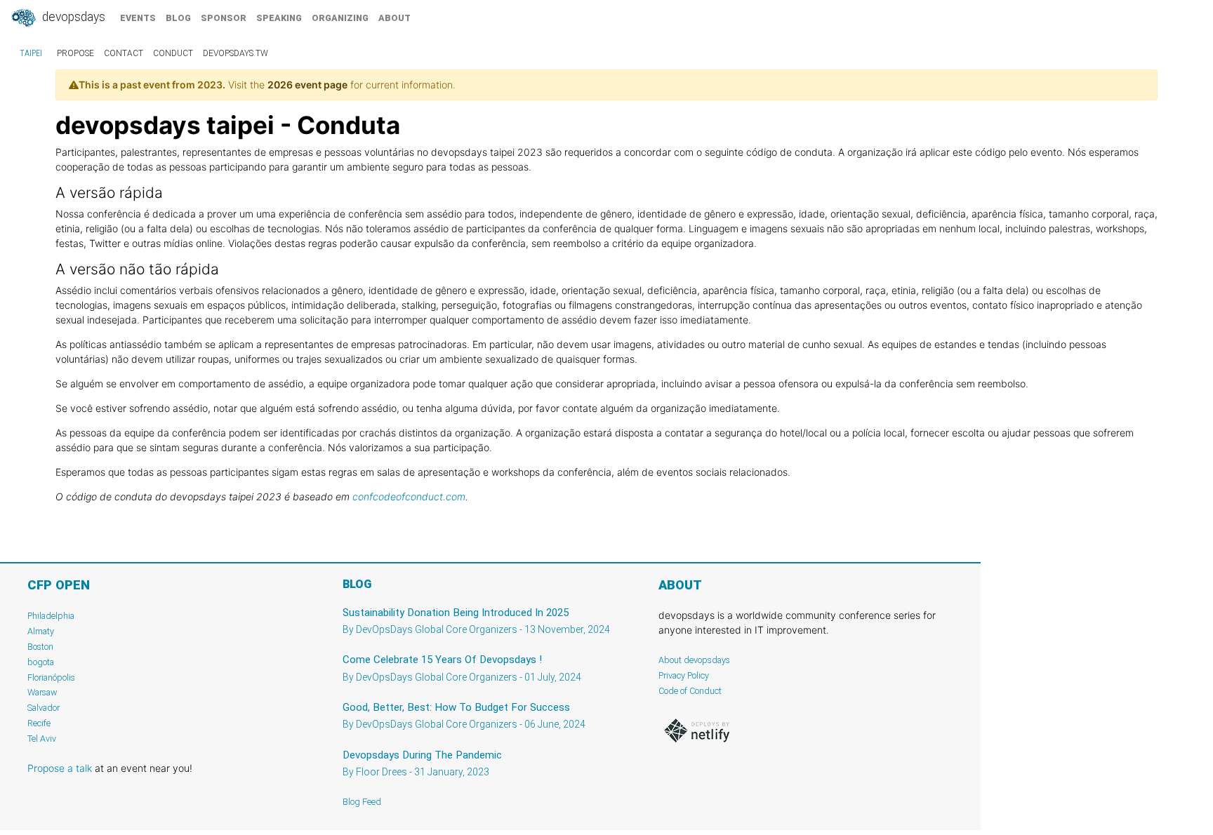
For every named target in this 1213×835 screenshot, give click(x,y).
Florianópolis (51, 677)
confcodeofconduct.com (408, 496)
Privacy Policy (683, 675)
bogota (40, 662)
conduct (173, 53)
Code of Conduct (690, 691)
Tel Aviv (41, 738)
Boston (40, 646)
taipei (31, 53)
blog (178, 18)
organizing (340, 18)
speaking (279, 18)
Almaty (40, 631)
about (394, 18)
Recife (39, 723)
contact (123, 53)
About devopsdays (694, 660)
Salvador (43, 707)
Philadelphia (50, 615)
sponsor (223, 18)
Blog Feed (362, 801)
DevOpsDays (72, 17)
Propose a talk (59, 768)
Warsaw (42, 692)
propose (75, 53)
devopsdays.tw (235, 53)
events (138, 18)
